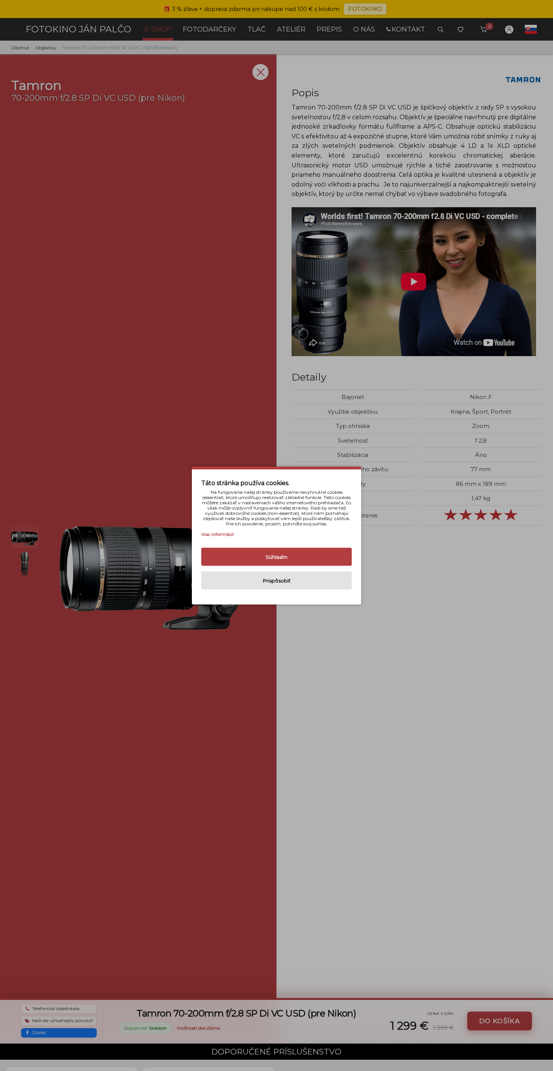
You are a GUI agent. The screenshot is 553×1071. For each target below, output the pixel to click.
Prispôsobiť (276, 581)
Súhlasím (276, 557)
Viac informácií (217, 534)
